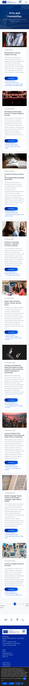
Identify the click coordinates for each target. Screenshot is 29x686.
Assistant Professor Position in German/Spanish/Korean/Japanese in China (14, 176)
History (6, 85)
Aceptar (4, 683)
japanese (18, 214)
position (18, 146)
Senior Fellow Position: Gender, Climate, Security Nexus (13, 303)
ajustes (24, 678)
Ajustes (17, 683)
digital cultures (18, 595)
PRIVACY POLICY (6, 664)
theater (6, 148)
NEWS (4, 651)
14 (24, 604)
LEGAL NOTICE (6, 662)
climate (7, 338)
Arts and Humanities (10, 81)
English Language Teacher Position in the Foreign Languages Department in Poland (13, 498)
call (7, 214)
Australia (11, 595)
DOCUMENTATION (7, 653)
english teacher (11, 536)
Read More (11, 78)
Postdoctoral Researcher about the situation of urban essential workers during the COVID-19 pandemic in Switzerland (14, 369)
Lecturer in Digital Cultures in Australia (14, 564)
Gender (16, 338)
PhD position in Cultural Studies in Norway (12, 53)
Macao (14, 275)
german (14, 214)
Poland (6, 537)
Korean (22, 214)
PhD (13, 85)
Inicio (4, 19)
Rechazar (11, 683)
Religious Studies (19, 85)
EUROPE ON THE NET (7, 655)
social (19, 468)
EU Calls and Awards (11, 19)
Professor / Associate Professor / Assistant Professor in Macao (12, 244)
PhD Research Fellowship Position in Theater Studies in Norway (14, 113)
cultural (13, 84)
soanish (11, 216)
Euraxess (19, 19)
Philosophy (7, 339)
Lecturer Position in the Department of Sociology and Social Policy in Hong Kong (14, 435)
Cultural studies (19, 84)
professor (7, 216)
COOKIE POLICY (6, 666)
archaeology (8, 84)
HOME (3, 650)
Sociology (20, 405)
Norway (10, 85)
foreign (21, 536)
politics (16, 405)
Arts (7, 595)
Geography (11, 405)
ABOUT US (5, 656)
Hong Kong (15, 468)
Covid (7, 405)
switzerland (7, 407)
